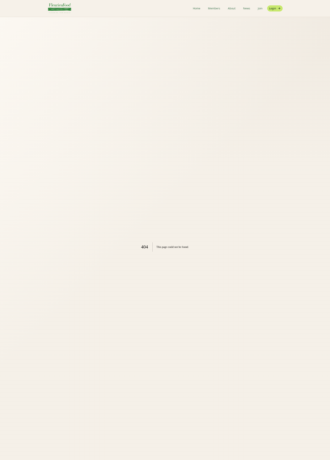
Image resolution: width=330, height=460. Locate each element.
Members (214, 8)
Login (272, 8)
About (231, 8)
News (246, 8)
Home (196, 8)
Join (260, 8)
